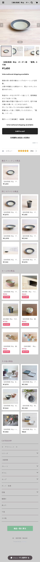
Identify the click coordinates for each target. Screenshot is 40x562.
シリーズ (5, 453)
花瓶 (3, 492)
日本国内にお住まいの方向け (20, 138)
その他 (4, 518)
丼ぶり (4, 505)
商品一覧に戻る (20, 528)
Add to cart (20, 131)
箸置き (4, 499)
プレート (5, 466)
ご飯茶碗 (5, 460)
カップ (4, 479)
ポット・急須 (6, 486)
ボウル (4, 473)
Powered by (18, 541)
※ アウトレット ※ (9, 447)
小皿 (3, 512)
